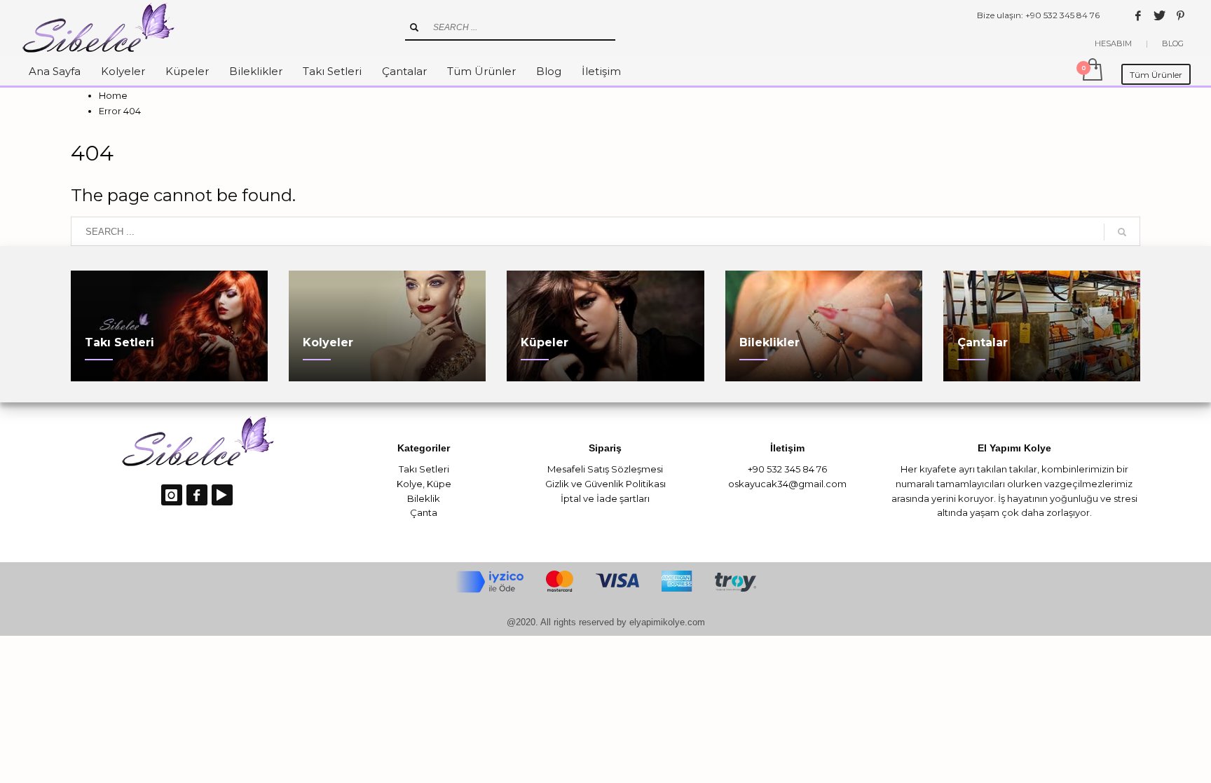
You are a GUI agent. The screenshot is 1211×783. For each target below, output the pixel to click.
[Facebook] (1138, 15)
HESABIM (1113, 43)
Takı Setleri (424, 469)
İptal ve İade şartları (605, 498)
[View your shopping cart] (1091, 71)
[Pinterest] (1180, 15)
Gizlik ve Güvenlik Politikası (605, 483)
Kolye (410, 483)
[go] (414, 27)
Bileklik (423, 498)
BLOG (1173, 43)
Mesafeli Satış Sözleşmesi (605, 469)
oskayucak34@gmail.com (787, 483)
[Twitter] (1159, 15)
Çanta (423, 512)
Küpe (439, 483)
